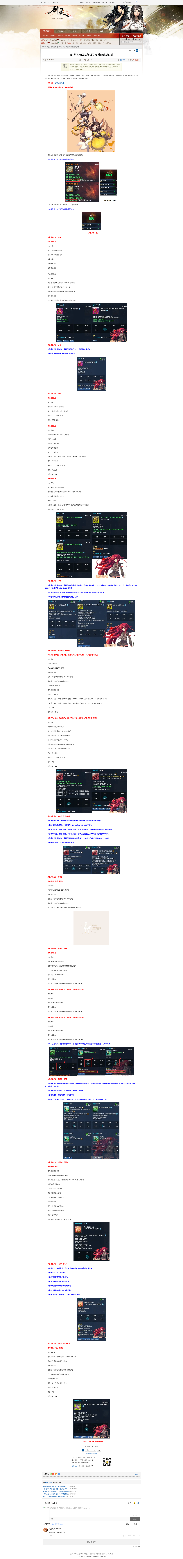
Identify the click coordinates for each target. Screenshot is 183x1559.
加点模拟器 (54, 43)
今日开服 (104, 2)
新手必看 (48, 40)
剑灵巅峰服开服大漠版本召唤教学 (55, 1486)
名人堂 (105, 40)
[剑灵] (58, 12)
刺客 (84, 43)
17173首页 (43, 2)
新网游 (82, 2)
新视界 (86, 40)
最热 (135, 1524)
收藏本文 (137, 1474)
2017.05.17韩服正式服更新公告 (54, 1496)
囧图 (90, 40)
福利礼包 (125, 36)
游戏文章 (53, 47)
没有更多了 (91, 1542)
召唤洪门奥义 (59, 83)
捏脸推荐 (69, 40)
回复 (134, 1535)
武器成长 (54, 40)
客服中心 (104, 1554)
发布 (135, 1519)
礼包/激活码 (96, 2)
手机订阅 (122, 60)
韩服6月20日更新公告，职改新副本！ (56, 1489)
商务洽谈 (92, 1554)
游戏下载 (137, 39)
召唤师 (94, 43)
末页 (98, 1450)
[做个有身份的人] (134, 1503)
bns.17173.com (58, 19)
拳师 (77, 43)
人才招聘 (80, 1554)
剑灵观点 (95, 40)
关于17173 (73, 1554)
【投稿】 (137, 60)
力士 (81, 43)
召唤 (46, 1482)
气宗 (109, 43)
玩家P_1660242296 (55, 1529)
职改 (50, 1482)
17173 (44, 47)
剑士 (73, 43)
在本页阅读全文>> (91, 1453)
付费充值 (137, 36)
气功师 (89, 43)
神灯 (47, 43)
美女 (101, 40)
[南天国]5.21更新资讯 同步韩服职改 (56, 1494)
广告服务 (86, 1554)
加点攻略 (63, 40)
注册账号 (123, 39)
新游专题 (130, 39)
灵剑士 (100, 43)
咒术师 (105, 43)
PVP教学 (75, 40)
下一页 (93, 1450)
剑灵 (48, 47)
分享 (139, 1535)
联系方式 (98, 1554)
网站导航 (55, 2)
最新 (127, 1524)
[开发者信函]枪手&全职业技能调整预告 (57, 1491)
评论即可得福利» (57, 1524)
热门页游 (111, 2)
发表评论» (136, 1546)
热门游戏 (128, 2)
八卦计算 (63, 43)
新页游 (88, 2)
